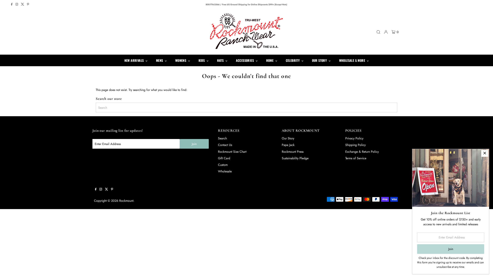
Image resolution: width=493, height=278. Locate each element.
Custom (223, 165)
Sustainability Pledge (295, 158)
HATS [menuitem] (221, 60)
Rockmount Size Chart (232, 151)
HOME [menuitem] (270, 60)
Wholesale (225, 171)
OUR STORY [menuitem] (320, 60)
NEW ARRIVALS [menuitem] (134, 60)
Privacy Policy (354, 138)
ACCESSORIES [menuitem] (245, 60)
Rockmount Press (293, 151)
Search (222, 138)
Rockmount (126, 200)
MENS (160, 60)
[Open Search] (378, 32)
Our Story (288, 138)
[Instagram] (16, 4)
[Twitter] (22, 4)
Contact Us (225, 145)
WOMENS (181, 60)
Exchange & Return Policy (362, 151)
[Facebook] (11, 4)
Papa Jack (288, 145)
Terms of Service (355, 158)
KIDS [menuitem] (202, 60)
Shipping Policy (355, 145)
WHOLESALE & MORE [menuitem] (352, 60)
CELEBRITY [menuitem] (293, 60)
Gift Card (224, 158)
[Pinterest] (28, 4)
